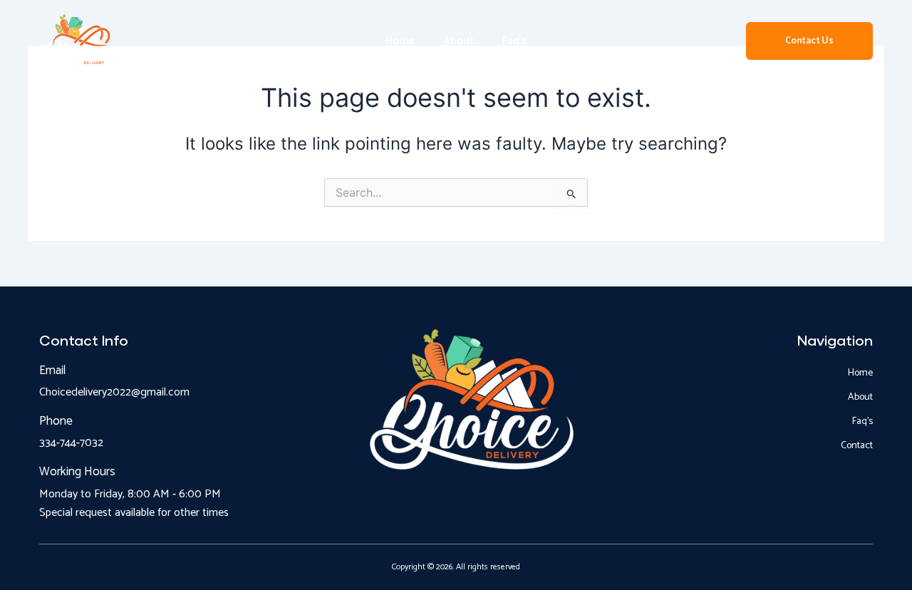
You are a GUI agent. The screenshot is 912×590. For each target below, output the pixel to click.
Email (52, 371)
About (458, 41)
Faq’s (514, 41)
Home (400, 41)
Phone (56, 421)
